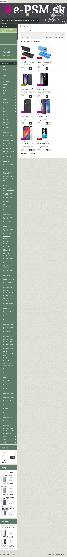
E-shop (3, 20)
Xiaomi (36, 31)
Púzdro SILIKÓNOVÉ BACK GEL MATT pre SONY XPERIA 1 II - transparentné (8, 529)
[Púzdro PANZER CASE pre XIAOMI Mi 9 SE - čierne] (28, 113)
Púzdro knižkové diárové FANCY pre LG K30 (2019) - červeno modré (8, 547)
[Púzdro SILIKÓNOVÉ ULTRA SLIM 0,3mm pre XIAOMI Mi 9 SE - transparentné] (44, 113)
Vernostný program (19, 20)
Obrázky (52, 34)
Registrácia (63, 3)
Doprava (27, 20)
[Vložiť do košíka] (50, 123)
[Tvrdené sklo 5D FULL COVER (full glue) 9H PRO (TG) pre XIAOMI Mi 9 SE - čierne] (28, 140)
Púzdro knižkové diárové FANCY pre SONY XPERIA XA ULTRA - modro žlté (7, 538)
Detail (10, 480)
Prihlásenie (55, 3)
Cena (35, 34)
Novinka (61, 37)
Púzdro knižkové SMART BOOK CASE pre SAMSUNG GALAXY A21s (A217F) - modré (7, 496)
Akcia (51, 37)
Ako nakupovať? (10, 20)
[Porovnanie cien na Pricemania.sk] (4, 2)
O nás (37, 20)
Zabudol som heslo (6, 460)
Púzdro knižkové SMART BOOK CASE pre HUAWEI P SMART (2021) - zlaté (8, 474)
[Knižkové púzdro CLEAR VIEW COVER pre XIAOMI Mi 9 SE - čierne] (28, 59)
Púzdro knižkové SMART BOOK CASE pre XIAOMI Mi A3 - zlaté (8, 485)
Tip (47, 37)
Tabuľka (59, 34)
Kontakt (32, 20)
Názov (29, 34)
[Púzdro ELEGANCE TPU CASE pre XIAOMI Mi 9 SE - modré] (44, 86)
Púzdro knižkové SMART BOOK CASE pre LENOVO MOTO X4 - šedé (7, 508)
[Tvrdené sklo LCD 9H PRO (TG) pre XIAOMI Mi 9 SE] (44, 140)
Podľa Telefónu (28, 31)
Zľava (55, 37)
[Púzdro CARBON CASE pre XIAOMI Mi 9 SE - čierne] (28, 86)
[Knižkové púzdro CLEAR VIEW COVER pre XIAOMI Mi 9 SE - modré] (44, 59)
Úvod (21, 31)
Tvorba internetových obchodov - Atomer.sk (56, 554)
